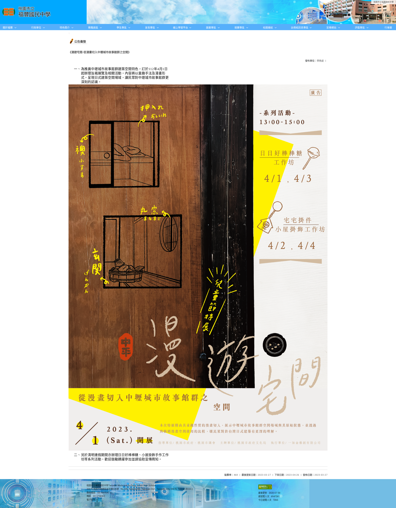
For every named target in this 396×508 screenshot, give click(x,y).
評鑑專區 (360, 27)
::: (69, 33)
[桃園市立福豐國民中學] (27, 12)
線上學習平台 (180, 27)
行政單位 (36, 27)
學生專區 (122, 27)
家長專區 (150, 27)
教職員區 (93, 27)
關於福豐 (8, 27)
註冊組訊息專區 (299, 27)
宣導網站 (331, 27)
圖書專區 (211, 27)
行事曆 (388, 27)
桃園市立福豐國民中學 (384, 2)
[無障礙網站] (265, 488)
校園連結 (268, 27)
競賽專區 (239, 27)
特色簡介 (65, 27)
